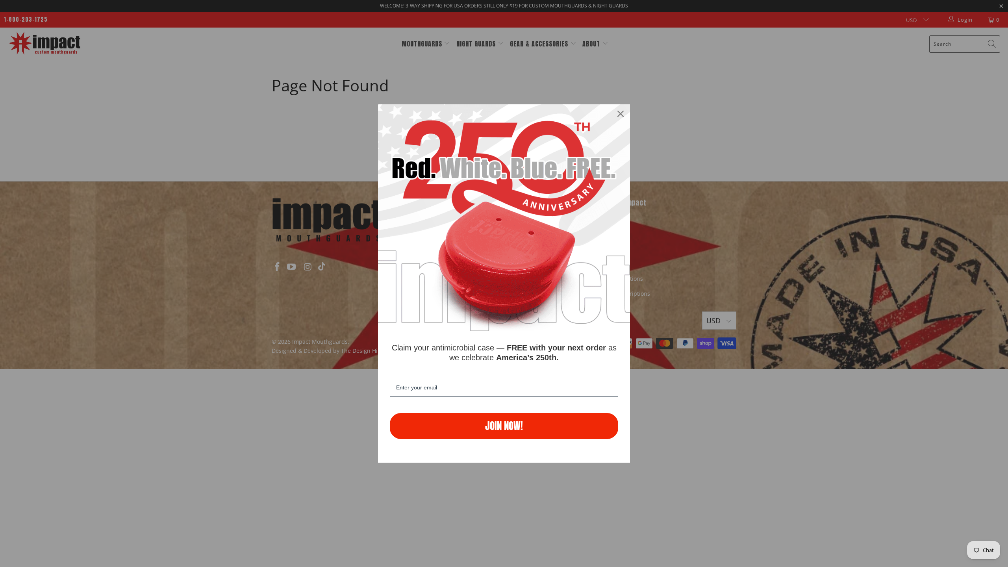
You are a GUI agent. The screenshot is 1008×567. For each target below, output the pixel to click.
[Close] (620, 113)
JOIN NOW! (504, 426)
